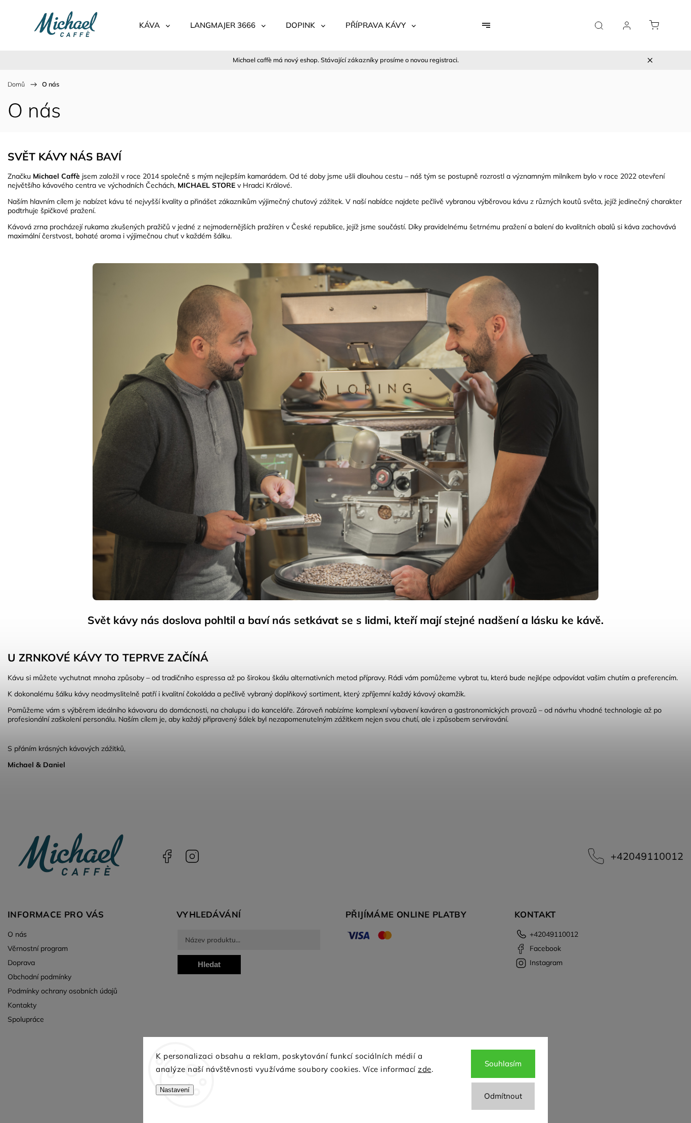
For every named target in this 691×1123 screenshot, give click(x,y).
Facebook (167, 856)
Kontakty (22, 1005)
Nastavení (175, 1090)
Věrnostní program (38, 948)
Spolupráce (26, 1019)
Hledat (209, 964)
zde (424, 1069)
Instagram (192, 856)
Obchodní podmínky (39, 976)
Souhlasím (503, 1063)
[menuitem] (154, 25)
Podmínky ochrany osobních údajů (62, 990)
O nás (17, 934)
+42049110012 (647, 856)
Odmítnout (503, 1096)
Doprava (21, 962)
